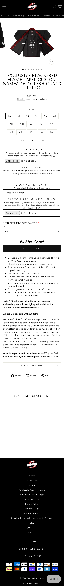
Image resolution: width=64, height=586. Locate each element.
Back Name (31, 167)
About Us (32, 532)
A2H (52, 123)
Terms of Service (32, 513)
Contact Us (32, 527)
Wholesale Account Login (32, 494)
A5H (42, 140)
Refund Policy (32, 504)
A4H (22, 140)
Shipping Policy (32, 499)
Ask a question (32, 365)
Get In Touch (31, 541)
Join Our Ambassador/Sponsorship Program (32, 518)
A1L (11, 123)
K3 (36, 115)
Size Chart (32, 480)
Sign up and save (31, 549)
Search (32, 475)
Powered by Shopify (32, 583)
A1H (22, 123)
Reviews (32, 485)
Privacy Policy (32, 508)
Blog (32, 523)
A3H (32, 132)
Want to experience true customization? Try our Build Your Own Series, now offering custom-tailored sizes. (31, 355)
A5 (32, 140)
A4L (52, 132)
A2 (31, 123)
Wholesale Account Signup (32, 489)
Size (32, 110)
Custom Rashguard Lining (31, 199)
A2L (41, 123)
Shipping (21, 99)
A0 (45, 115)
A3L (21, 132)
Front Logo (32, 149)
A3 (11, 132)
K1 (18, 115)
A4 (41, 132)
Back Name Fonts (31, 184)
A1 (54, 115)
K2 (27, 115)
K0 (9, 115)
